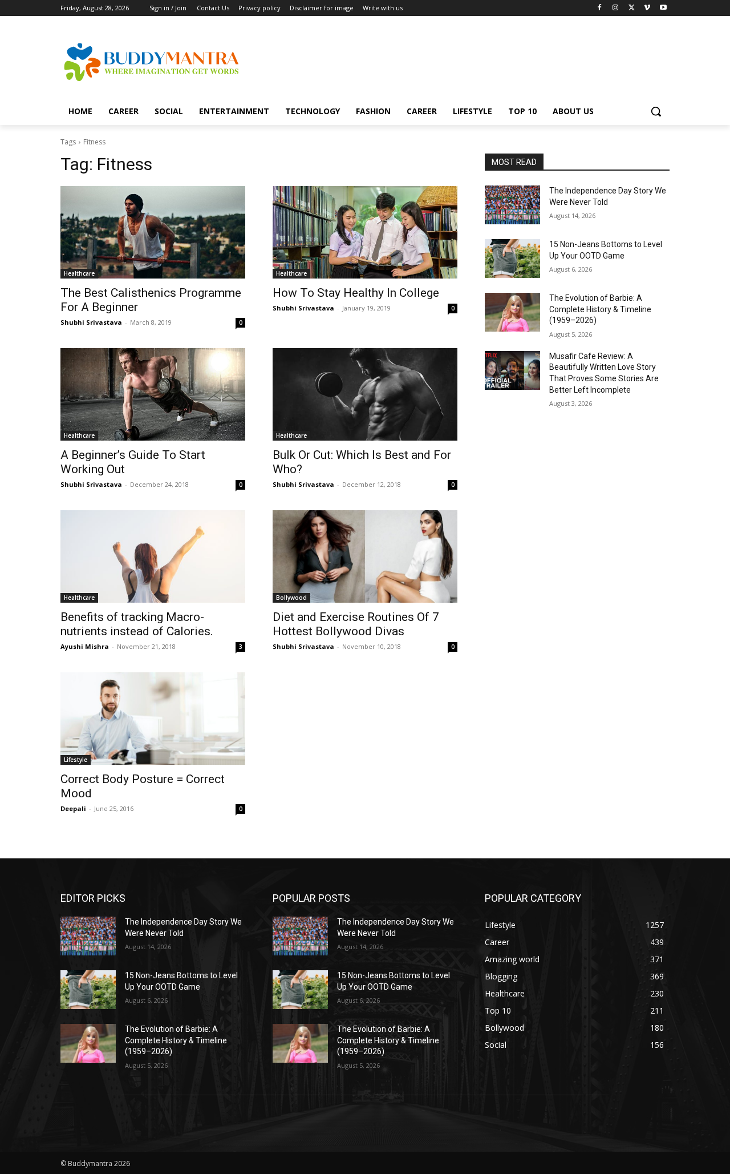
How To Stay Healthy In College (356, 293)
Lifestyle (75, 760)
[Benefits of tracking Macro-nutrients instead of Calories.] (152, 556)
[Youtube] (663, 8)
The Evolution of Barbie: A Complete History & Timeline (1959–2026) (600, 309)
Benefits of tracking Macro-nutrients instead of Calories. (136, 624)
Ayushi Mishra (84, 646)
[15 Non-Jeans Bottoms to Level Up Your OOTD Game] (512, 258)
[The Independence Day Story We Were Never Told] (512, 204)
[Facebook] (599, 8)
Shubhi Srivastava (91, 322)
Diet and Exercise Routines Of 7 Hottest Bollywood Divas (356, 624)
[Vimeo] (647, 8)
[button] (656, 111)
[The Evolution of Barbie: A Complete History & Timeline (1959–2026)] (512, 312)
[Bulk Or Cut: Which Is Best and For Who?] (365, 394)
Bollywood (291, 598)
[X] (631, 8)
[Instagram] (615, 8)
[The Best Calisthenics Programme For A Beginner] (152, 232)
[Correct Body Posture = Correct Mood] (152, 718)
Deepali (73, 808)
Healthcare (79, 273)
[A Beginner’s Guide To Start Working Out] (152, 394)
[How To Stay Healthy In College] (365, 232)
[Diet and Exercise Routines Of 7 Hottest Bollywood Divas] (365, 556)
